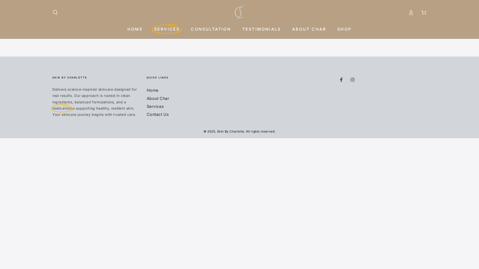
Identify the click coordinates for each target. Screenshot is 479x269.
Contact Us (158, 114)
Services (155, 106)
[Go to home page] (239, 12)
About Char (158, 98)
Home (152, 90)
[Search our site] (55, 12)
